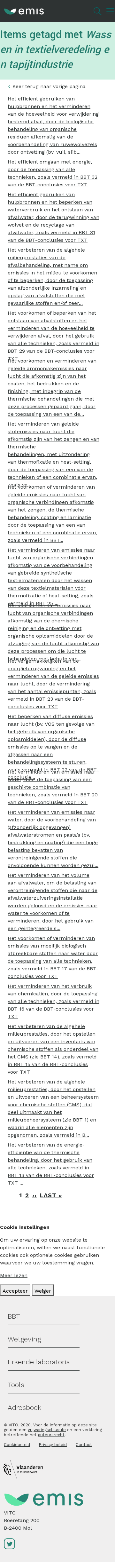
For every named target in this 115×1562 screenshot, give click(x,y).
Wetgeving (24, 1339)
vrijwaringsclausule (47, 1429)
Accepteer (15, 1291)
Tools (16, 1385)
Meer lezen (13, 1275)
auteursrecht (51, 1434)
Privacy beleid (53, 1444)
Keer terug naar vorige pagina (49, 86)
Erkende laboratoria (39, 1362)
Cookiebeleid (17, 1444)
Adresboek (24, 1407)
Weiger (42, 1291)
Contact (84, 1444)
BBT (14, 1316)
